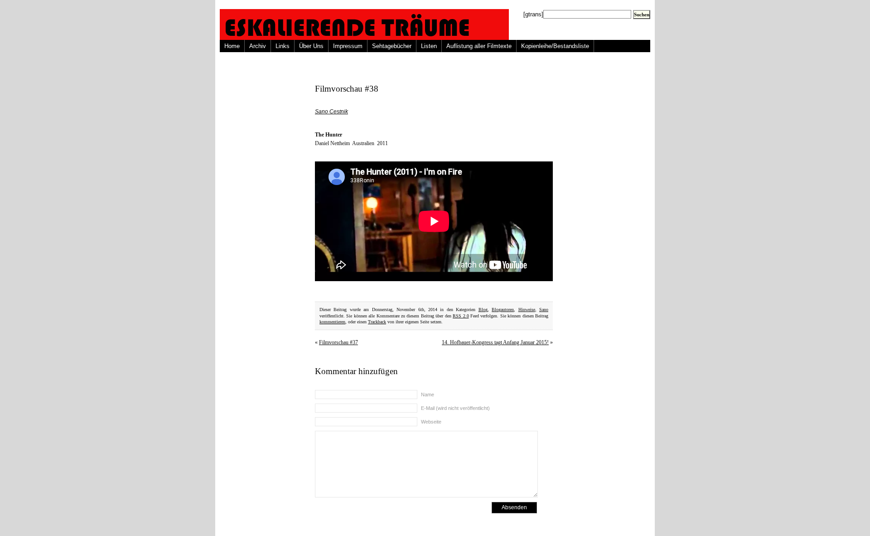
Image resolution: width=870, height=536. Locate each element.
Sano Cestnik (331, 111)
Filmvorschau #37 (338, 342)
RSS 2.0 (461, 315)
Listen (429, 46)
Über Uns (311, 46)
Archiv (257, 46)
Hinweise (526, 309)
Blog (483, 309)
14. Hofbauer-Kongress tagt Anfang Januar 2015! (495, 342)
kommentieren (332, 321)
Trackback (377, 321)
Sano (543, 309)
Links (283, 46)
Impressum (347, 46)
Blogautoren (503, 309)
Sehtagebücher (391, 46)
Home (232, 46)
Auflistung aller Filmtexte (479, 46)
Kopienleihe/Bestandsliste (555, 46)
